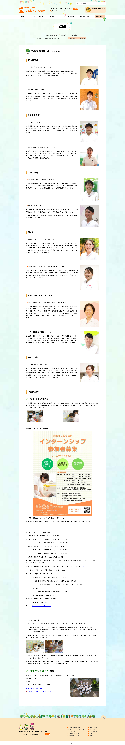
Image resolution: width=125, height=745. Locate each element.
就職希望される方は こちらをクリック (39, 692)
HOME (23, 17)
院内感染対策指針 (94, 731)
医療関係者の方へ (85, 17)
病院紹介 (41, 17)
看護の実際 (74, 35)
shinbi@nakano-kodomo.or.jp (72, 11)
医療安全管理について (95, 727)
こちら (83, 566)
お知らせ (32, 17)
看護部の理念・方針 (51, 35)
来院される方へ (53, 17)
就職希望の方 (100, 17)
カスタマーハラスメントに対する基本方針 (76, 730)
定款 (91, 733)
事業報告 (92, 735)
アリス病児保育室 (68, 17)
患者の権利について (73, 735)
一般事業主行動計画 (73, 733)
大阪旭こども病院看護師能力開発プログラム (50, 38)
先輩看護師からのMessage (77, 38)
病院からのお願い (94, 729)
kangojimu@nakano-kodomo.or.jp (42, 606)
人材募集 (63, 35)
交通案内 (76, 8)
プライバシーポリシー (74, 727)
